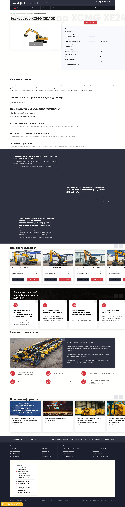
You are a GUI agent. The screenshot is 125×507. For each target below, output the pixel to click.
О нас (110, 8)
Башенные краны (46, 456)
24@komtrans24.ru (22, 469)
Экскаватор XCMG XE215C (20, 268)
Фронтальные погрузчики (17, 445)
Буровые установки (98, 453)
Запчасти (35, 8)
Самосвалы (13, 448)
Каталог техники (21, 8)
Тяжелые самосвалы (98, 445)
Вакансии (56, 8)
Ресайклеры (96, 451)
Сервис (45, 8)
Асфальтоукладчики (68, 451)
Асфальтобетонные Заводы (70, 445)
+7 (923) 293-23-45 (24, 492)
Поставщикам (99, 8)
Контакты (86, 8)
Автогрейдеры (45, 445)
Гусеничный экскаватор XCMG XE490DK (89, 268)
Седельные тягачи (15, 451)
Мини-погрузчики (14, 453)
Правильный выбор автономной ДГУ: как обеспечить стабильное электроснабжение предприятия (89, 420)
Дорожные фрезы (68, 456)
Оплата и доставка (81, 439)
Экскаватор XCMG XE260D (52, 268)
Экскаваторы (45, 451)
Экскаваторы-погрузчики (99, 448)
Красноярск (101, 3)
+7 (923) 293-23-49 (24, 488)
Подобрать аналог (90, 22)
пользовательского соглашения (60, 500)
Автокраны (44, 448)
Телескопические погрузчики (100, 456)
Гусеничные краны (68, 453)
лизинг (18, 279)
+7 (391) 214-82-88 (104, 2)
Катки (43, 453)
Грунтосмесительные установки (71, 448)
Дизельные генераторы (71, 8)
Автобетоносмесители (16, 456)
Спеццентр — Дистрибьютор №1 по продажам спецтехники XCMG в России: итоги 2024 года (24, 420)
